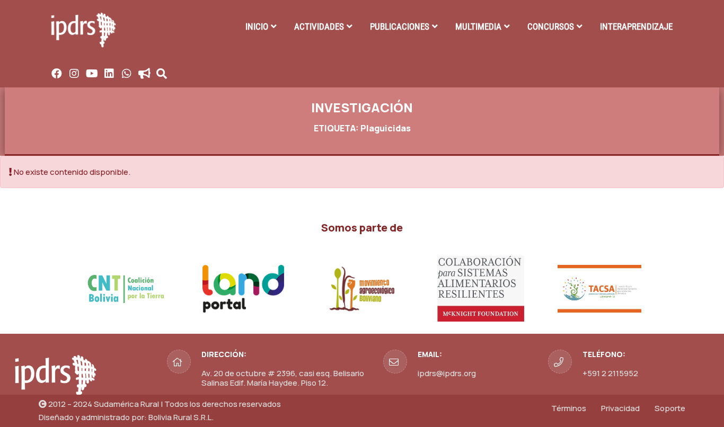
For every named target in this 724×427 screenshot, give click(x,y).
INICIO (256, 26)
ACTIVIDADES (319, 26)
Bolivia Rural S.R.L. (181, 417)
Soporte (670, 408)
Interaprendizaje (636, 26)
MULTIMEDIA (478, 26)
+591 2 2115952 (610, 373)
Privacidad (620, 408)
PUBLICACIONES (399, 26)
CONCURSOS (550, 26)
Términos (568, 408)
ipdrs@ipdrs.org (447, 373)
